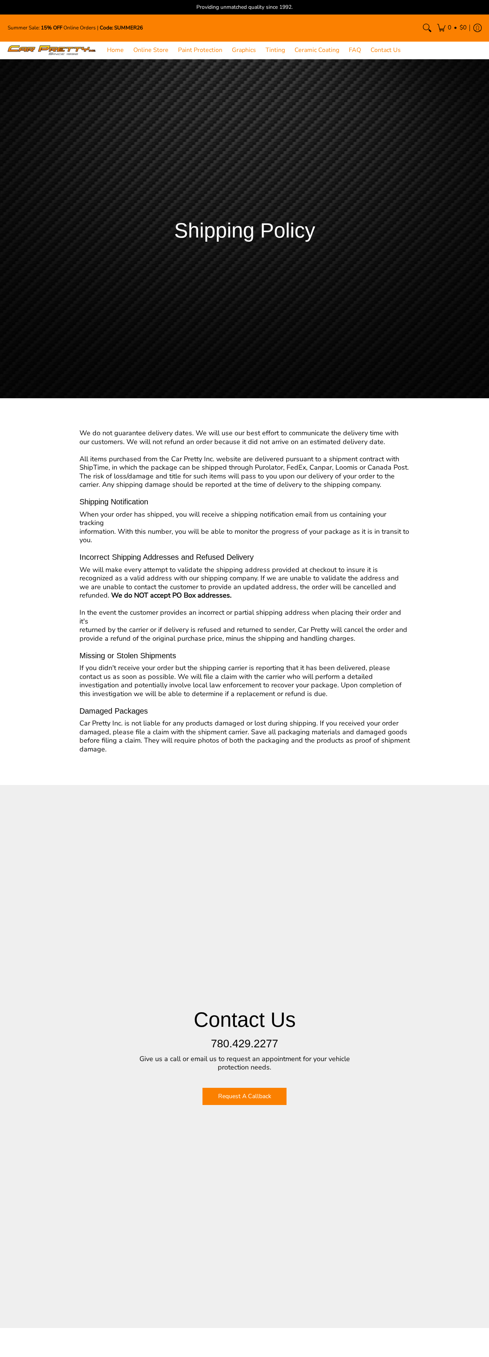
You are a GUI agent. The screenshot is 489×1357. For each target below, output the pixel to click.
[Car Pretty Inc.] (52, 50)
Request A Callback (244, 1096)
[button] (452, 28)
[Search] (427, 28)
